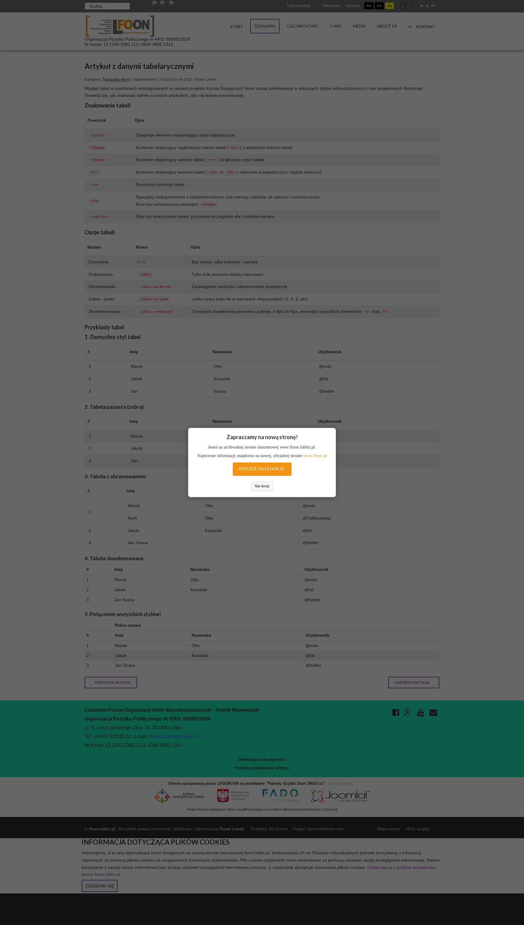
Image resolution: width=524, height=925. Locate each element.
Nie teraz (262, 486)
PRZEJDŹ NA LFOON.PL (262, 469)
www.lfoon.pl (315, 455)
